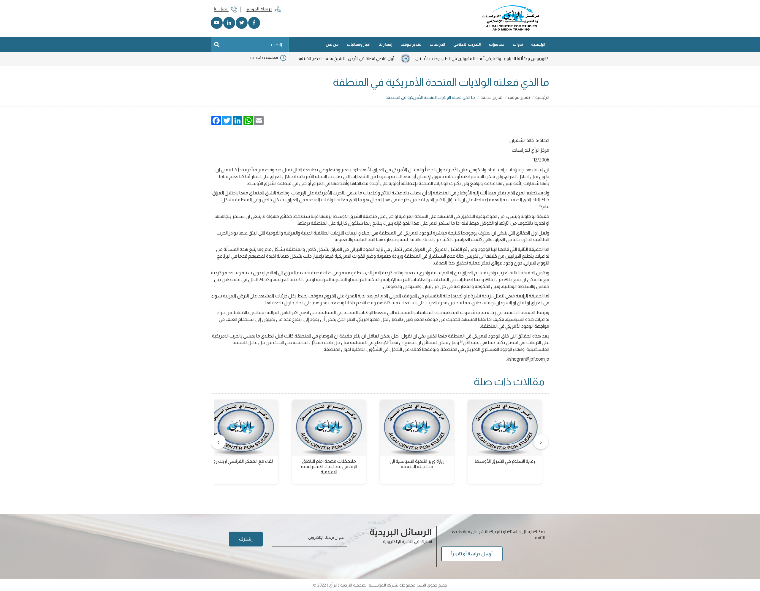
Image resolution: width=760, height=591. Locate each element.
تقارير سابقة (491, 97)
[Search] (217, 44)
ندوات (518, 44)
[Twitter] (242, 23)
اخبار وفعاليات (358, 44)
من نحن (332, 44)
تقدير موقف (410, 44)
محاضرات (496, 44)
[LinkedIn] (229, 23)
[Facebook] (254, 23)
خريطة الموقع (259, 9)
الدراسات (437, 44)
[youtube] (217, 23)
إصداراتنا (385, 44)
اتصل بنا (221, 9)
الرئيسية (538, 44)
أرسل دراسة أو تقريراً (472, 553)
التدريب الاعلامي (467, 44)
